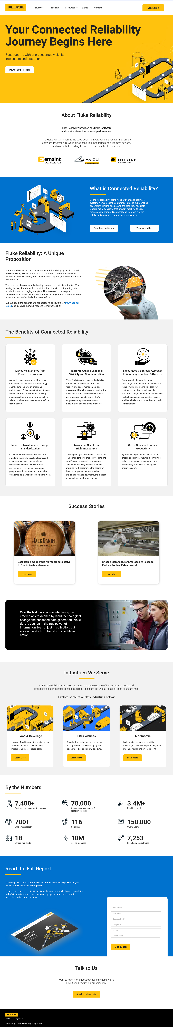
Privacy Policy (10, 1024)
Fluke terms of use (23, 1024)
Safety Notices (36, 1024)
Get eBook (121, 946)
